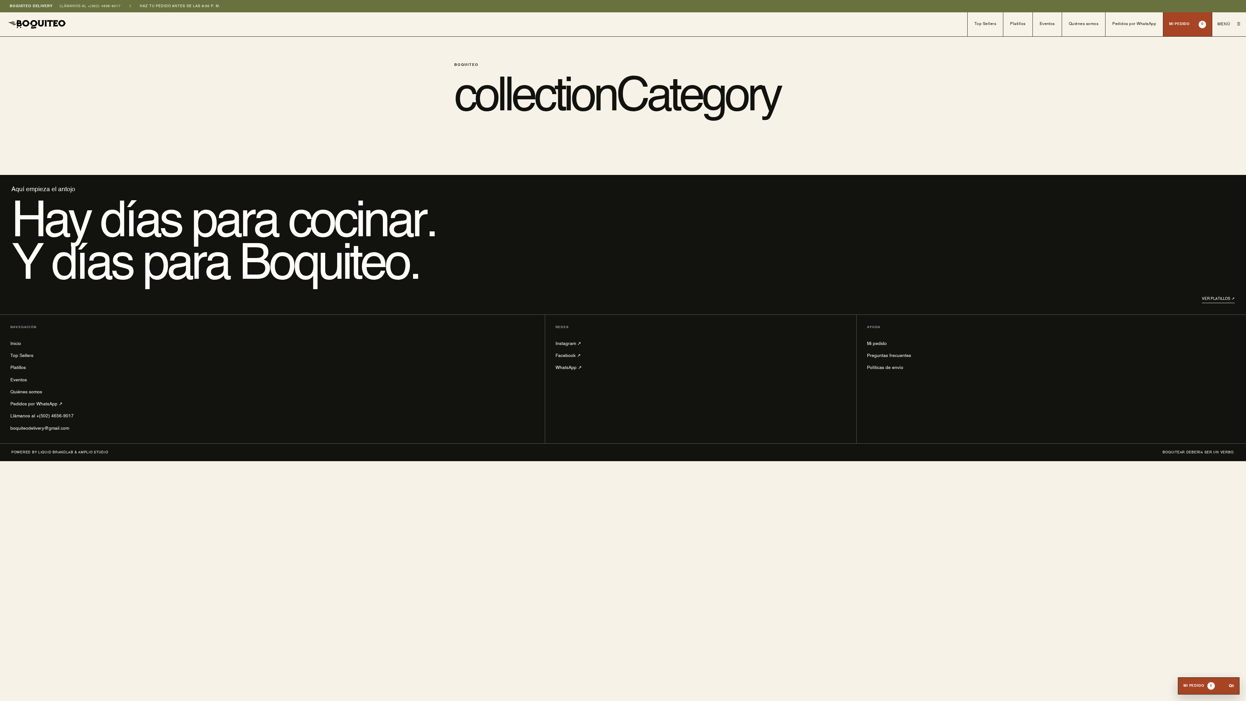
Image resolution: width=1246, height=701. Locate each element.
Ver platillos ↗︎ (1218, 299)
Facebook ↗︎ (568, 355)
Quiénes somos (1083, 24)
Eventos (1047, 24)
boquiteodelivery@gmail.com (39, 428)
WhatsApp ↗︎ (569, 367)
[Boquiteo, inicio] (484, 24)
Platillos (1017, 24)
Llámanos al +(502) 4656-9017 (90, 6)
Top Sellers (985, 24)
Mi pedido (1186, 24)
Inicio (15, 343)
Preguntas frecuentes (889, 355)
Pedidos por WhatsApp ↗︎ (36, 404)
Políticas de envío (885, 367)
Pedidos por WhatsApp (1134, 24)
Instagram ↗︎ (568, 343)
